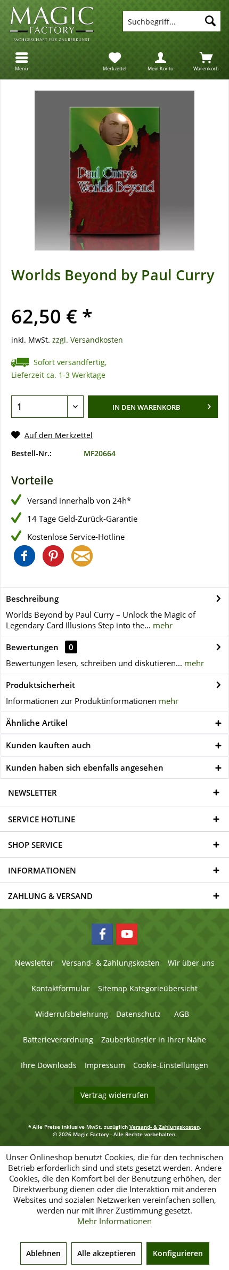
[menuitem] (23, 61)
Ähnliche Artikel (37, 722)
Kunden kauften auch (48, 745)
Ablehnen (43, 1253)
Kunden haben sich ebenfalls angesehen (84, 767)
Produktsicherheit (40, 685)
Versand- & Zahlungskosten (111, 963)
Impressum (105, 1065)
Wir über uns (191, 963)
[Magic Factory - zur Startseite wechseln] (57, 24)
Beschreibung (32, 598)
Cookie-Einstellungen (170, 1065)
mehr (162, 625)
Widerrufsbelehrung (71, 1014)
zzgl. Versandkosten (87, 340)
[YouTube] (126, 934)
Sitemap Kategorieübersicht (148, 988)
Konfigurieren (178, 1253)
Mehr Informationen (114, 1221)
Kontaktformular (60, 988)
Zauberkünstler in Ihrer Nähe (153, 1039)
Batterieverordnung (58, 1039)
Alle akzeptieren (106, 1253)
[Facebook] (102, 934)
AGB (181, 1014)
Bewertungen (32, 647)
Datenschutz (138, 1014)
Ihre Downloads (49, 1065)
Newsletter (34, 963)
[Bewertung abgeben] (114, 300)
